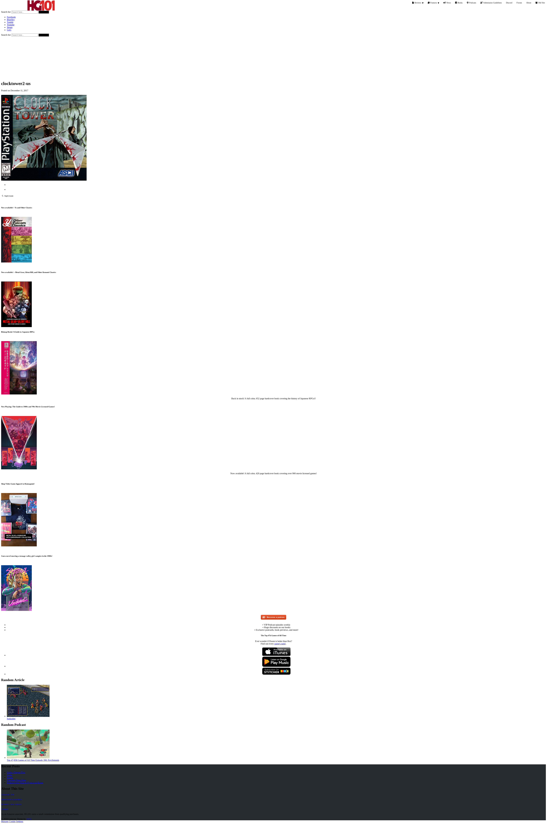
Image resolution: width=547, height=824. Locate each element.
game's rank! (280, 644)
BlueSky (11, 19)
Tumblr (10, 22)
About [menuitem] (528, 3)
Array (28, 819)
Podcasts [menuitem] (472, 3)
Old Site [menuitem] (541, 3)
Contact (4, 809)
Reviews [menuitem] (418, 3)
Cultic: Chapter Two (16, 772)
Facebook (11, 17)
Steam (9, 27)
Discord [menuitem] (509, 3)
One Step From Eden (16, 780)
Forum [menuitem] (519, 3)
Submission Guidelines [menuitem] (492, 3)
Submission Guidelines (11, 799)
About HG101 (7, 794)
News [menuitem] (448, 3)
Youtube (10, 25)
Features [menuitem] (433, 3)
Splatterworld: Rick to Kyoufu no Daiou (25, 782)
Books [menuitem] (460, 3)
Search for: (6, 12)
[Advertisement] (273, 58)
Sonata (10, 777)
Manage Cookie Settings (12, 821)
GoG (9, 30)
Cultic (9, 775)
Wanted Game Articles (11, 804)
